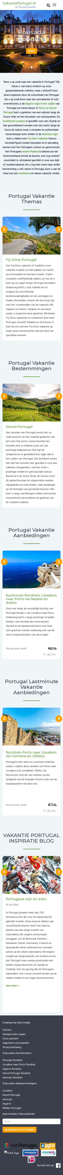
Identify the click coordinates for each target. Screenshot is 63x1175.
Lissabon (7, 1090)
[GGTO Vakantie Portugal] (47, 1146)
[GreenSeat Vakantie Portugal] (48, 1152)
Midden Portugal (12, 1108)
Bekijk (31, 51)
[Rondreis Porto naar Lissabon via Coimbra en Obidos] (31, 726)
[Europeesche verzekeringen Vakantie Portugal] (30, 1152)
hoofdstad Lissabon (14, 121)
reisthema (24, 173)
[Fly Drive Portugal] (31, 235)
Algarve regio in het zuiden (40, 103)
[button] (4, 41)
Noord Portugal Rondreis (16, 1073)
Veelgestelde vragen (14, 1034)
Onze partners (10, 1038)
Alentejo (7, 1099)
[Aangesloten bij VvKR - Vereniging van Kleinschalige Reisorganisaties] (11, 1152)
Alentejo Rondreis (13, 1077)
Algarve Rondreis (12, 1068)
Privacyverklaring (12, 1047)
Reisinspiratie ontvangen (19, 1129)
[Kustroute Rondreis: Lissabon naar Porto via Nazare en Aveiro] (31, 569)
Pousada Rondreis (12, 1060)
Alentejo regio (50, 134)
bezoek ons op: (45, 1165)
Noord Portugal (11, 1094)
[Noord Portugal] (31, 402)
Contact (7, 1029)
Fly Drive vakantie (37, 138)
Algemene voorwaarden (16, 1042)
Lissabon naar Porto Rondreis (19, 1064)
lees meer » (12, 985)
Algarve (7, 1103)
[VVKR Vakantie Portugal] (21, 1152)
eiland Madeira (30, 151)
